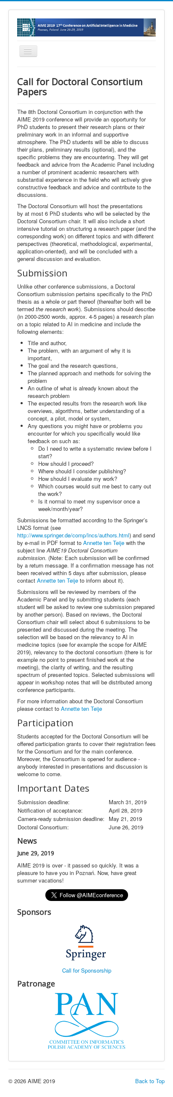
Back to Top (150, 1081)
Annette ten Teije (57, 580)
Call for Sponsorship (86, 970)
